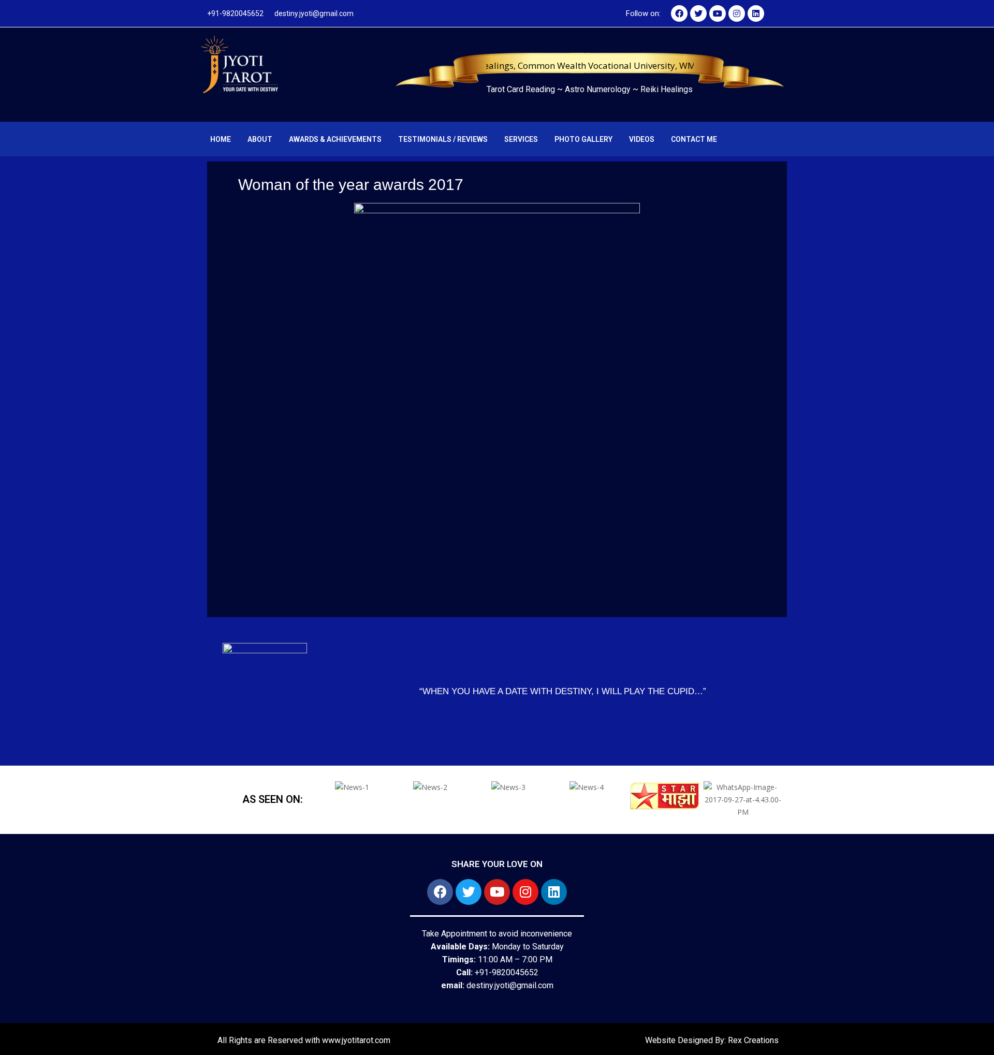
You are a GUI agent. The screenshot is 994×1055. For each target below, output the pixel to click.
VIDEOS (641, 139)
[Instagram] (736, 13)
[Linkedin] (756, 13)
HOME (220, 139)
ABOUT (259, 139)
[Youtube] (717, 13)
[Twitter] (698, 13)
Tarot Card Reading (522, 89)
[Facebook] (679, 13)
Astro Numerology (599, 89)
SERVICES (521, 139)
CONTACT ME (694, 139)
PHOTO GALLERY (583, 139)
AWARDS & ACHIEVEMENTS (335, 139)
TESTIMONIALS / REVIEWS (443, 139)
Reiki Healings (666, 89)
